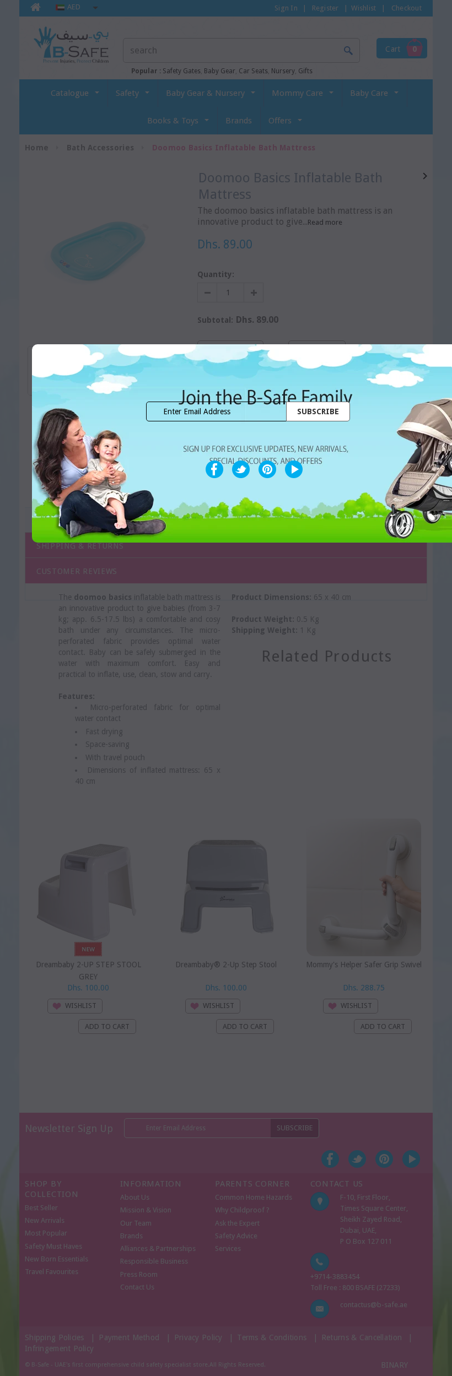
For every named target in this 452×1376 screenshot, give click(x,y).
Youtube (293, 469)
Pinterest (267, 469)
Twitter (241, 469)
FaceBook (214, 469)
